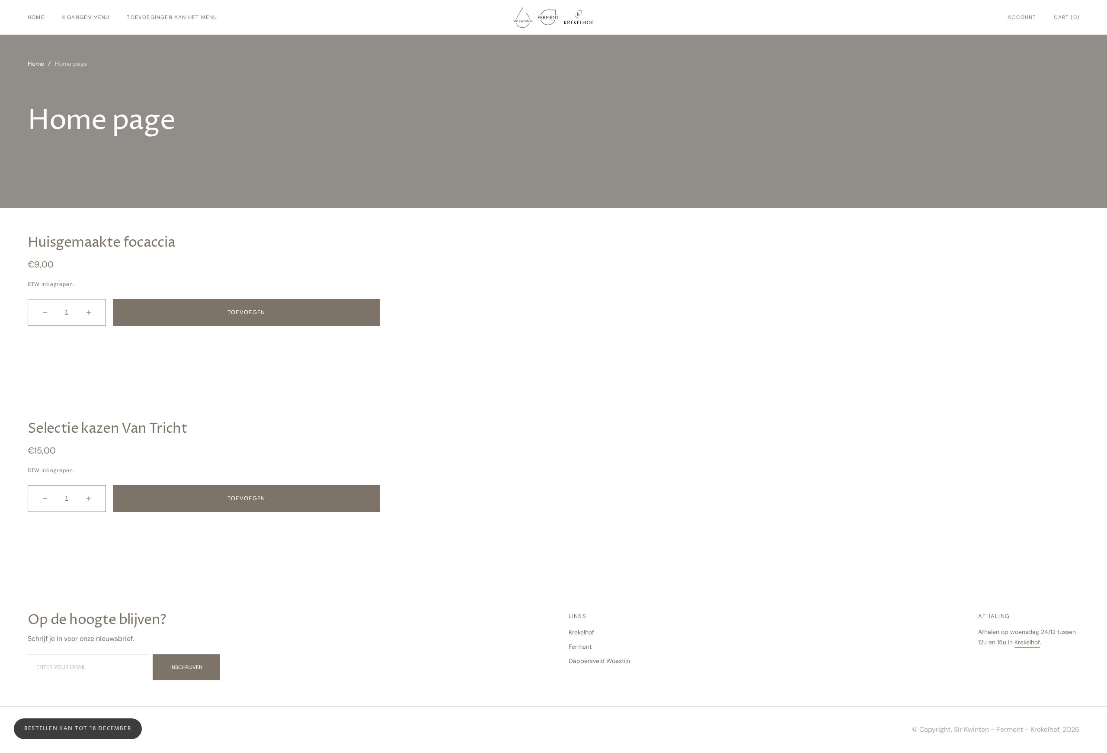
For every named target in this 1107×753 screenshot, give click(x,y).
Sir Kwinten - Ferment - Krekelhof (1006, 729)
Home (36, 64)
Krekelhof (1027, 642)
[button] (1022, 17)
